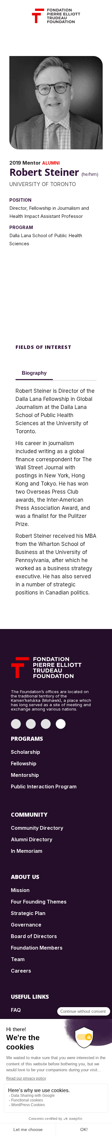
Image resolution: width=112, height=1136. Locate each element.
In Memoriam (26, 851)
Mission (20, 890)
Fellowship (23, 763)
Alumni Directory (31, 839)
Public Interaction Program (44, 786)
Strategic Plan (28, 913)
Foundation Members (37, 948)
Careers (21, 971)
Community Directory (37, 828)
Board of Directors (34, 936)
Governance (26, 925)
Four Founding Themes (39, 902)
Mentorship (25, 775)
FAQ (16, 1010)
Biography (34, 373)
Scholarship (25, 752)
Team (18, 959)
